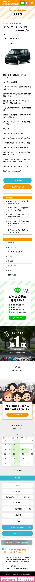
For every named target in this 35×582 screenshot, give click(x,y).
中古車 (10, 261)
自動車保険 (12, 275)
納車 (9, 270)
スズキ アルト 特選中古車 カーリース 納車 (19, 209)
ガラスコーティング (15, 252)
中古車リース (13, 265)
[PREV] (3, 434)
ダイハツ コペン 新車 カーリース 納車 (18, 231)
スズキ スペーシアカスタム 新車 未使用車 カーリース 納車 (19, 223)
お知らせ (11, 242)
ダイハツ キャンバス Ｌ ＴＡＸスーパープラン (16, 30)
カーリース (14, 23)
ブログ (19, 23)
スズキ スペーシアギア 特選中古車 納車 (18, 202)
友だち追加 (19, 317)
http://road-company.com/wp (13, 171)
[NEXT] (31, 434)
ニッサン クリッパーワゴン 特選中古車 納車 (19, 216)
